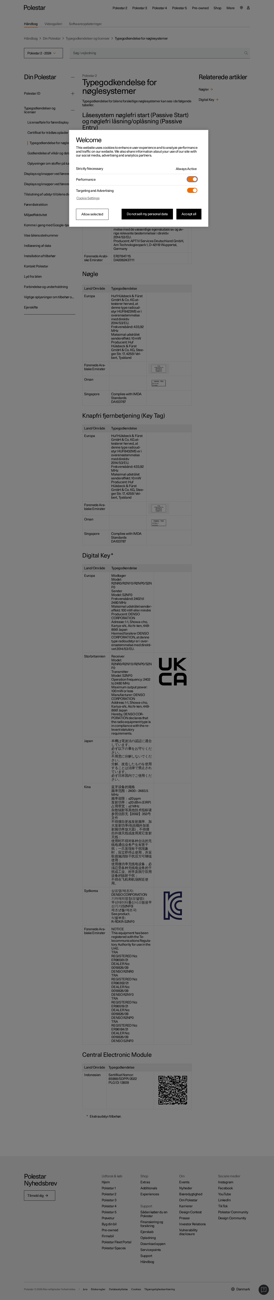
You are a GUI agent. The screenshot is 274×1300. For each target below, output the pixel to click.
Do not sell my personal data (147, 214)
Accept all (189, 214)
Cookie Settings (88, 198)
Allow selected (92, 214)
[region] (138, 178)
